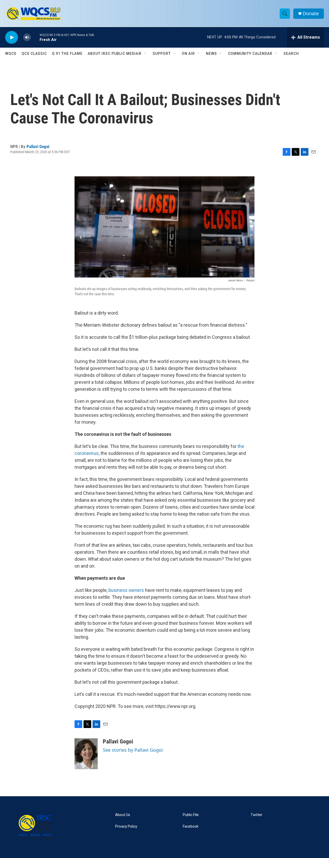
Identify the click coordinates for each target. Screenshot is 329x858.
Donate (311, 13)
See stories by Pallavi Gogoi (133, 750)
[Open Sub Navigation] (145, 53)
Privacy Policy (126, 826)
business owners (126, 590)
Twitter (256, 815)
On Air (188, 53)
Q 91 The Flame (67, 53)
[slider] (35, 37)
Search (291, 53)
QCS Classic (34, 53)
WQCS (10, 53)
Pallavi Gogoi (37, 146)
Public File (191, 815)
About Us (122, 815)
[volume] (27, 37)
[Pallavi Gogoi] (86, 753)
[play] (11, 37)
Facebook (190, 826)
